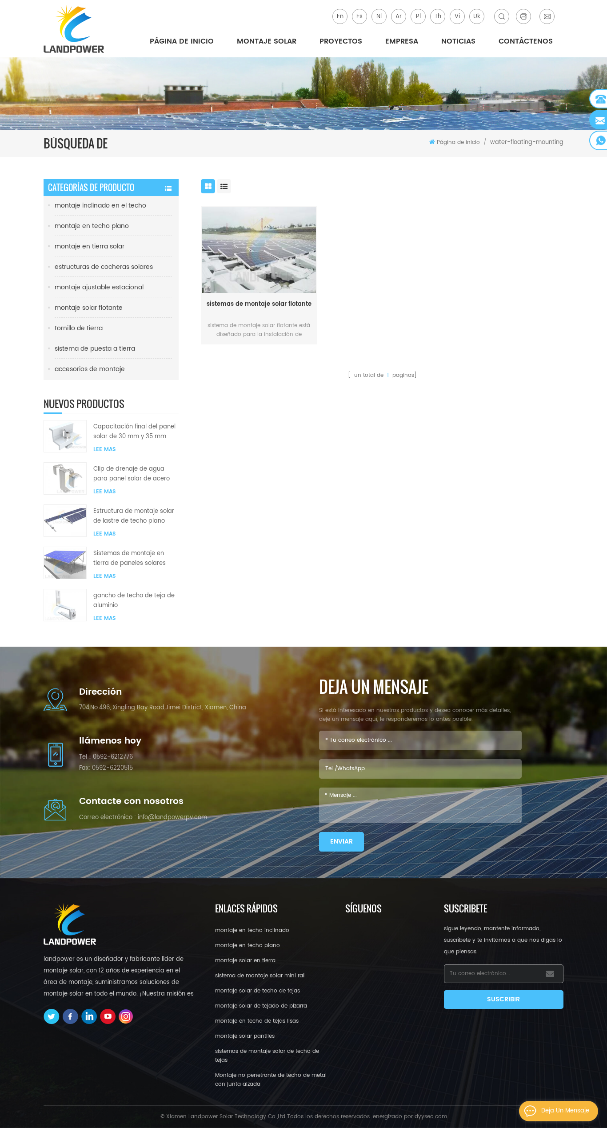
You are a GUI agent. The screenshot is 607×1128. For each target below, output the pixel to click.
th (438, 16)
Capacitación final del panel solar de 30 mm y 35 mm (134, 431)
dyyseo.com (431, 1116)
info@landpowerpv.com (172, 817)
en (340, 16)
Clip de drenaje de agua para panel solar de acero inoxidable (131, 474)
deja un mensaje (565, 1111)
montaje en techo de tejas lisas (257, 1021)
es (359, 16)
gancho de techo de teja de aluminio (134, 600)
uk (476, 16)
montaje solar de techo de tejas (257, 991)
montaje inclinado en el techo (100, 205)
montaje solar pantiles (245, 1036)
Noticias (458, 41)
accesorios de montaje (90, 369)
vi (457, 16)
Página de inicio (182, 41)
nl (379, 16)
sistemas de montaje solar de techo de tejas (267, 1055)
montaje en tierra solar (89, 246)
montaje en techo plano (92, 226)
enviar (341, 841)
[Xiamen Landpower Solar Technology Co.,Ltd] (75, 28)
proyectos (340, 41)
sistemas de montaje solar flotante (259, 304)
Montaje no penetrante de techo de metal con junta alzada (271, 1079)
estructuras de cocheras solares (104, 267)
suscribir (503, 999)
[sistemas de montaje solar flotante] (259, 250)
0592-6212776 (113, 757)
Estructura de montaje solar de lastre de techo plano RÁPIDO (133, 516)
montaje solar (266, 41)
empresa (401, 41)
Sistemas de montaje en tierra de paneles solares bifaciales (129, 558)
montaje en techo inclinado (252, 930)
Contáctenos (526, 41)
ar (398, 16)
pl (418, 16)
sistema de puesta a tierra (95, 349)
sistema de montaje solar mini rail (260, 976)
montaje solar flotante (89, 308)
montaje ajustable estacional (99, 287)
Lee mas (104, 449)
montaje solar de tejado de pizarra (261, 1006)
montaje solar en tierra (245, 960)
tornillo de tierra (79, 328)
